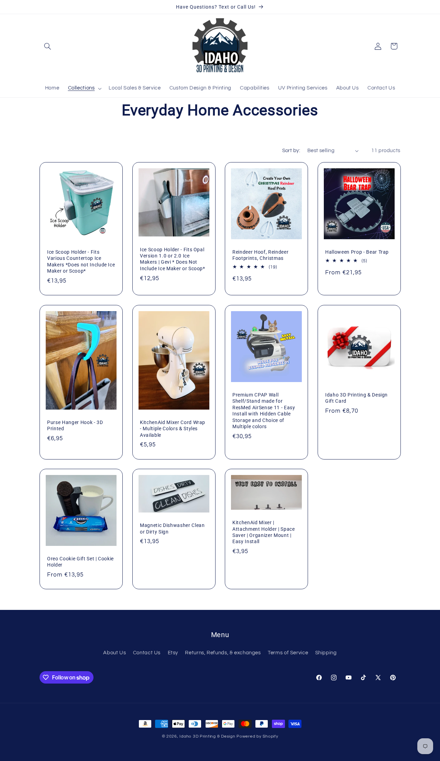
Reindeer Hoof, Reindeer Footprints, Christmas (260, 255)
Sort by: (291, 150)
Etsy (173, 652)
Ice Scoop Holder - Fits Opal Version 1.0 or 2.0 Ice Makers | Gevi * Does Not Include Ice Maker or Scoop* (172, 258)
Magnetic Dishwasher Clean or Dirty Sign (172, 528)
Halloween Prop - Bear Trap (357, 252)
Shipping (326, 652)
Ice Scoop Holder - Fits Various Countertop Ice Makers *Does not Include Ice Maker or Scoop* (81, 261)
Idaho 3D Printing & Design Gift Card (356, 398)
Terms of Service (288, 652)
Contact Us (147, 652)
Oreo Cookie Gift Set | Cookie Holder (80, 562)
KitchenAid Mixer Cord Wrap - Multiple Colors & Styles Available (172, 429)
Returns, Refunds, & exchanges (223, 652)
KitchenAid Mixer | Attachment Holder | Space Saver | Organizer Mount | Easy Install (263, 532)
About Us (114, 652)
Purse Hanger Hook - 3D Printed (75, 425)
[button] (47, 46)
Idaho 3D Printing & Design (207, 736)
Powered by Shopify (257, 736)
